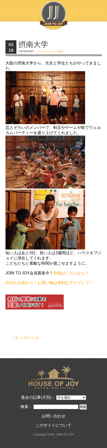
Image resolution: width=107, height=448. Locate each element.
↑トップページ (26, 338)
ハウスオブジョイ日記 (49, 51)
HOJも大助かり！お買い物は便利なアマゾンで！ (49, 283)
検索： (26, 406)
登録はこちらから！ (71, 273)
